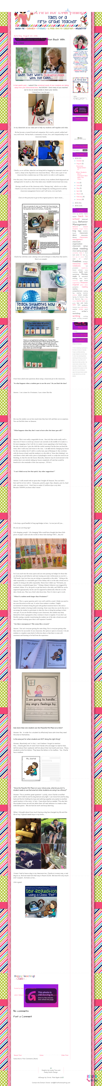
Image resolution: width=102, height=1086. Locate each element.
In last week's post (20, 85)
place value (84, 285)
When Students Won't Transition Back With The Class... (82, 175)
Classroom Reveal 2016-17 (81, 167)
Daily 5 (81, 253)
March (78, 194)
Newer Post (18, 1055)
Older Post (64, 1055)
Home (41, 1055)
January (79, 199)
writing (76, 315)
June (78, 185)
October (79, 161)
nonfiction (75, 280)
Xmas (74, 320)
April (78, 191)
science (75, 295)
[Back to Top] (93, 1079)
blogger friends (83, 229)
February (79, 197)
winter (81, 309)
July (77, 183)
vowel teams (84, 307)
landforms (85, 268)
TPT (74, 305)
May (77, 188)
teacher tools (81, 301)
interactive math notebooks (80, 264)
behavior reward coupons (80, 228)
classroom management (51, 995)
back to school (80, 217)
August (78, 163)
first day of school (78, 257)
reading (85, 287)
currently (75, 253)
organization (76, 283)
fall (81, 255)
